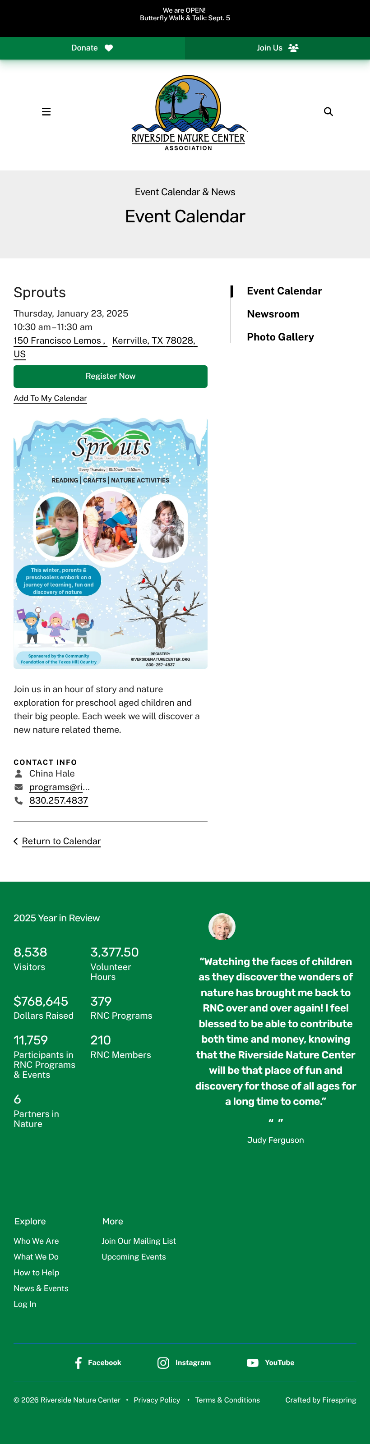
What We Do (36, 1257)
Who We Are (36, 1241)
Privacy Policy (157, 1400)
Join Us (269, 48)
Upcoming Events (134, 1257)
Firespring (339, 1400)
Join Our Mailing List (139, 1241)
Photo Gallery (280, 337)
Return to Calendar (61, 841)
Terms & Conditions (227, 1400)
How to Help (36, 1273)
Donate (84, 48)
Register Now (111, 376)
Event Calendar (284, 291)
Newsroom (273, 314)
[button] (46, 111)
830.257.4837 (58, 800)
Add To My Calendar (50, 398)
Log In (25, 1304)
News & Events (41, 1288)
